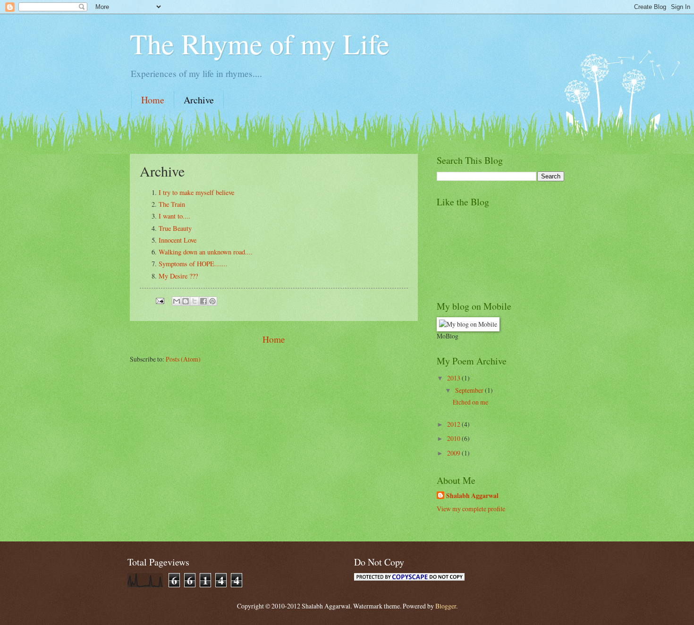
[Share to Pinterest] (212, 301)
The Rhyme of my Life (259, 43)
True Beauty (175, 228)
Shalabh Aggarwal (472, 495)
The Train (172, 204)
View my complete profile (471, 508)
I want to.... (174, 215)
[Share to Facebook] (203, 301)
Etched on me (470, 401)
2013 (454, 377)
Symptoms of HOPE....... (193, 263)
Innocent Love (177, 240)
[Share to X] (194, 301)
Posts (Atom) (183, 359)
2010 (454, 438)
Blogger (445, 605)
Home (152, 99)
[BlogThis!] (185, 301)
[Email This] (176, 301)
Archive (199, 99)
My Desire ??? (178, 275)
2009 (454, 452)
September (470, 390)
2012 (454, 424)
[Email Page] (159, 300)
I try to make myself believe (196, 192)
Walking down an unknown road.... (206, 251)
